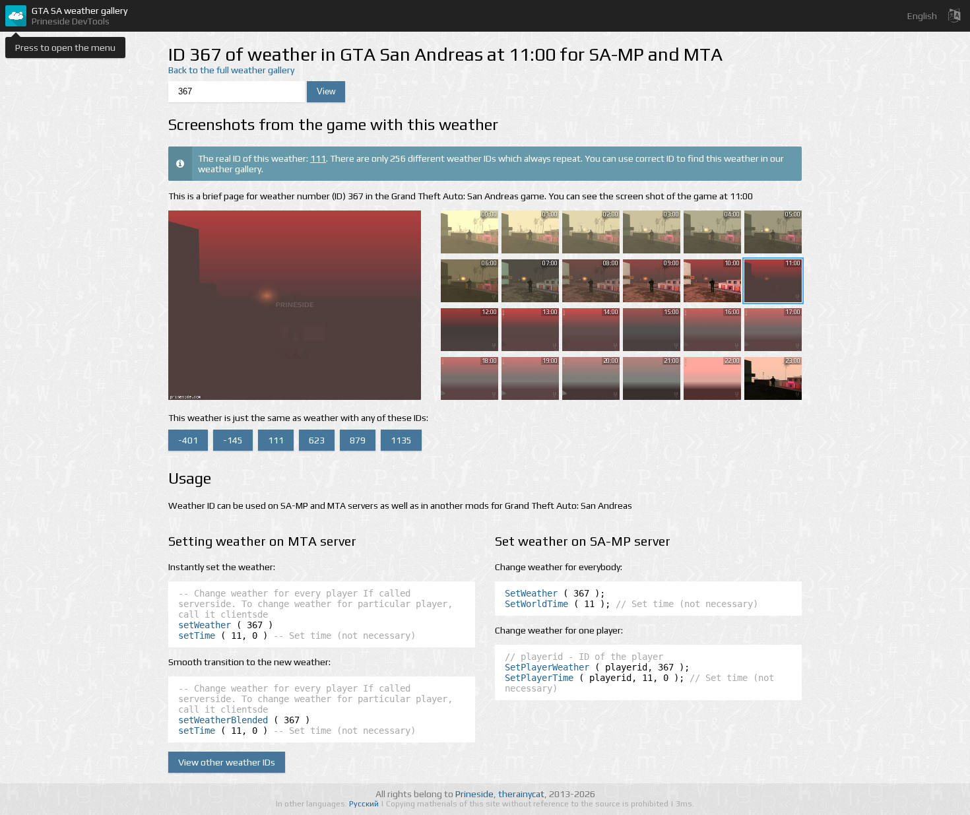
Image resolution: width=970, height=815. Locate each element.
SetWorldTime (536, 604)
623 (317, 440)
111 (318, 158)
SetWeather (531, 593)
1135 (401, 440)
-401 (188, 440)
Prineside (474, 794)
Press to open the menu (65, 47)
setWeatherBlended (223, 720)
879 (358, 440)
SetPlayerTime (539, 677)
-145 (233, 440)
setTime (196, 635)
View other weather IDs (226, 762)
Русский (365, 803)
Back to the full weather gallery (231, 70)
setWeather (204, 625)
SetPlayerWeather (547, 667)
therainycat (521, 794)
